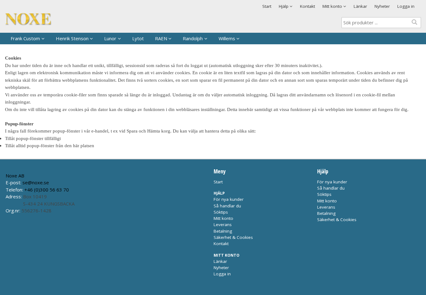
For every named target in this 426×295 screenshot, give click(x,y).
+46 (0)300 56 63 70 (46, 189)
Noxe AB (15, 175)
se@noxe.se (35, 182)
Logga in (405, 6)
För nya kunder (229, 199)
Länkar (360, 6)
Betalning (223, 231)
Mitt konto (223, 218)
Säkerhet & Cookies (233, 237)
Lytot (138, 38)
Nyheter (382, 6)
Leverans (223, 224)
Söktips (221, 212)
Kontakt (307, 6)
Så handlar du (227, 206)
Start (266, 6)
